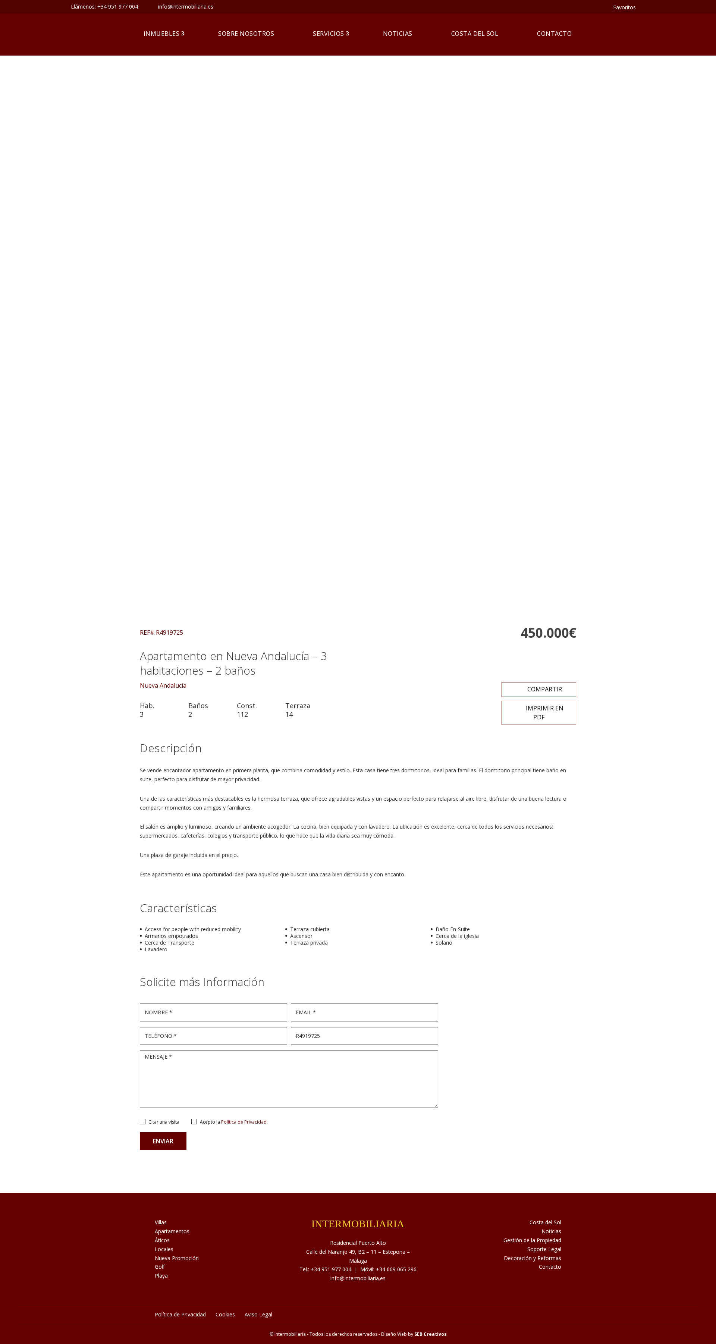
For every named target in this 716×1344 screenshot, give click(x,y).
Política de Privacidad (244, 1122)
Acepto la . (234, 1122)
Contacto (554, 33)
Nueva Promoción (177, 1258)
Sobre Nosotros (246, 33)
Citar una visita (163, 1122)
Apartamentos (172, 1231)
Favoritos (624, 7)
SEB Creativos (430, 1334)
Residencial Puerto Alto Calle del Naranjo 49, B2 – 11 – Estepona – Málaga (358, 1251)
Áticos (162, 1240)
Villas (161, 1222)
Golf (160, 1266)
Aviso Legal (258, 1314)
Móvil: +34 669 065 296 (388, 1269)
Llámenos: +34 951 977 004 (104, 6)
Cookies (225, 1314)
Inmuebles (162, 33)
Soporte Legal (544, 1249)
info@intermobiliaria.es (358, 1278)
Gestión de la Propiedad (532, 1240)
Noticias (397, 33)
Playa (161, 1275)
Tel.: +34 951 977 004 (325, 1269)
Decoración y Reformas (532, 1258)
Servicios (328, 33)
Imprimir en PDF (543, 712)
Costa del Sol (475, 33)
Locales (164, 1249)
